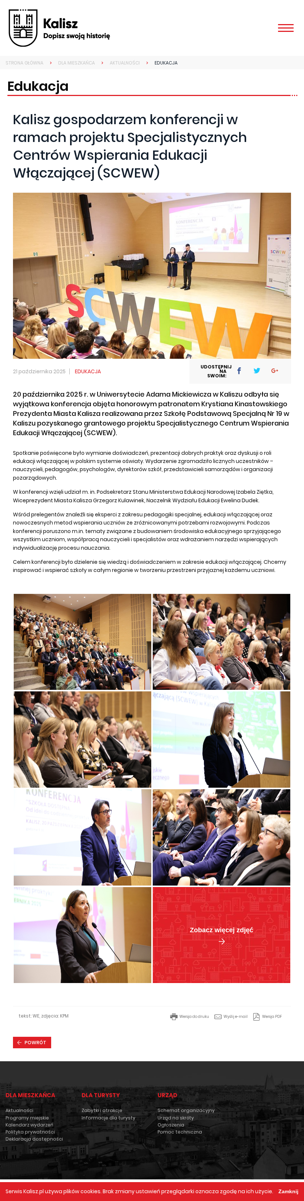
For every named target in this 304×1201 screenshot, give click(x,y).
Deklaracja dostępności (34, 1139)
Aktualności (19, 1110)
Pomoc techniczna (180, 1132)
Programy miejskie (27, 1118)
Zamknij (288, 1191)
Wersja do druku (194, 1016)
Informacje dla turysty (108, 1118)
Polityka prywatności (30, 1132)
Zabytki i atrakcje (102, 1110)
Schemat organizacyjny (186, 1110)
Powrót (35, 1042)
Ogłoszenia (171, 1125)
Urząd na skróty (176, 1118)
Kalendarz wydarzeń (29, 1125)
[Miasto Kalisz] (59, 28)
